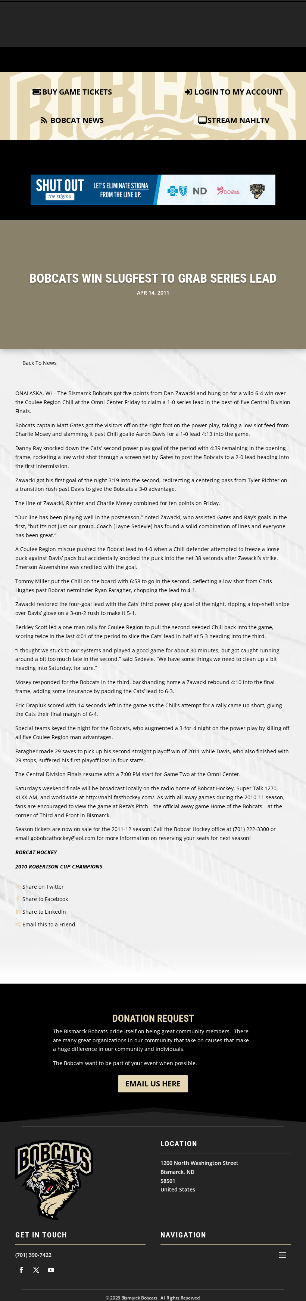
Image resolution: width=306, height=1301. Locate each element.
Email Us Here (153, 1084)
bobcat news (77, 120)
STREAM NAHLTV (238, 120)
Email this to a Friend (48, 924)
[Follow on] (21, 1270)
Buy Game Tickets (77, 92)
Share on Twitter (43, 886)
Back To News (39, 362)
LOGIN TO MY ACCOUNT (238, 92)
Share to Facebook (45, 898)
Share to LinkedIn (44, 911)
